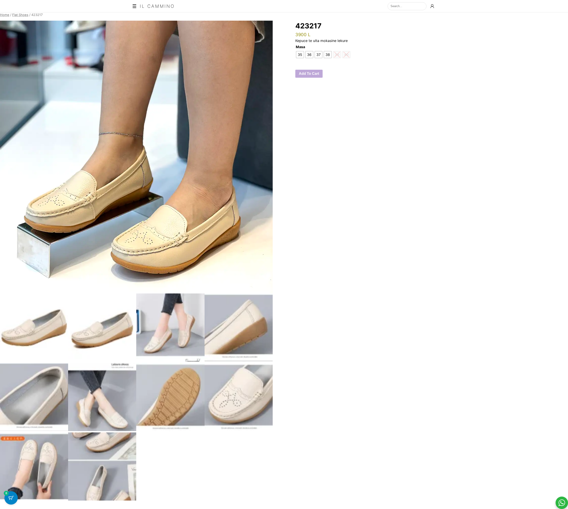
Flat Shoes (20, 15)
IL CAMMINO (157, 6)
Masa (300, 47)
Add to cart (309, 73)
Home (4, 15)
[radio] (300, 54)
